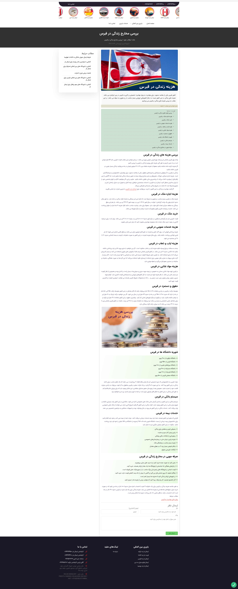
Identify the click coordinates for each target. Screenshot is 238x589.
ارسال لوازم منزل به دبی (141, 562)
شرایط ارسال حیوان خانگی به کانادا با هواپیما (77, 57)
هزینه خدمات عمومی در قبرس (164, 123)
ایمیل (136, 508)
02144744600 (160, 4)
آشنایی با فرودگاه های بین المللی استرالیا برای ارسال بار (77, 67)
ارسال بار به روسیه (143, 566)
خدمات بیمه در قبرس (166, 144)
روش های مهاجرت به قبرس (169, 499)
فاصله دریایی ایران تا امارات (83, 73)
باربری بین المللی (137, 23)
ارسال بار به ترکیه (143, 551)
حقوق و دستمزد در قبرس (165, 134)
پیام (177, 515)
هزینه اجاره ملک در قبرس (165, 116)
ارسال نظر (172, 533)
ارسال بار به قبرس (131, 189)
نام (177, 508)
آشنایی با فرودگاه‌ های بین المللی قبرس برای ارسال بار (77, 79)
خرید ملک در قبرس (167, 120)
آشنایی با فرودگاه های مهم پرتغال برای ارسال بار (77, 85)
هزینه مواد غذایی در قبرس (165, 130)
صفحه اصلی (150, 23)
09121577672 (149, 4)
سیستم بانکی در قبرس (166, 140)
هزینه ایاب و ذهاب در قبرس (165, 127)
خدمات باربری (123, 23)
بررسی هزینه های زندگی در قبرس (163, 113)
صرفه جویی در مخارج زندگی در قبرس (162, 147)
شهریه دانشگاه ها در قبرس (165, 137)
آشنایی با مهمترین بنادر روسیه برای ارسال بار (78, 62)
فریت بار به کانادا (143, 555)
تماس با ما (71, 4)
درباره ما (115, 551)
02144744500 (171, 4)
